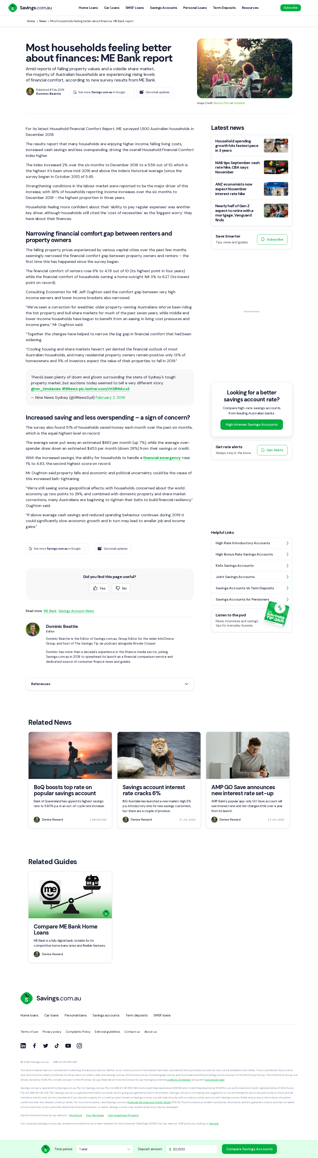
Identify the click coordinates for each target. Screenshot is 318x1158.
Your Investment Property (123, 1115)
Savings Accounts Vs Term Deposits (245, 588)
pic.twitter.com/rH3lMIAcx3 (104, 388)
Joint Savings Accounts (235, 577)
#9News (70, 388)
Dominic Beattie (62, 626)
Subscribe (290, 8)
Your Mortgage (95, 1115)
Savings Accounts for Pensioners (242, 599)
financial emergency (162, 457)
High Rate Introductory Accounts (243, 543)
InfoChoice (75, 1115)
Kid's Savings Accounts (235, 565)
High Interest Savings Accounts (251, 424)
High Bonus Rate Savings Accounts (244, 554)
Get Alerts (275, 450)
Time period (63, 1149)
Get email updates (158, 92)
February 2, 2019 (110, 397)
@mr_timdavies (46, 388)
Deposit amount (150, 1149)
